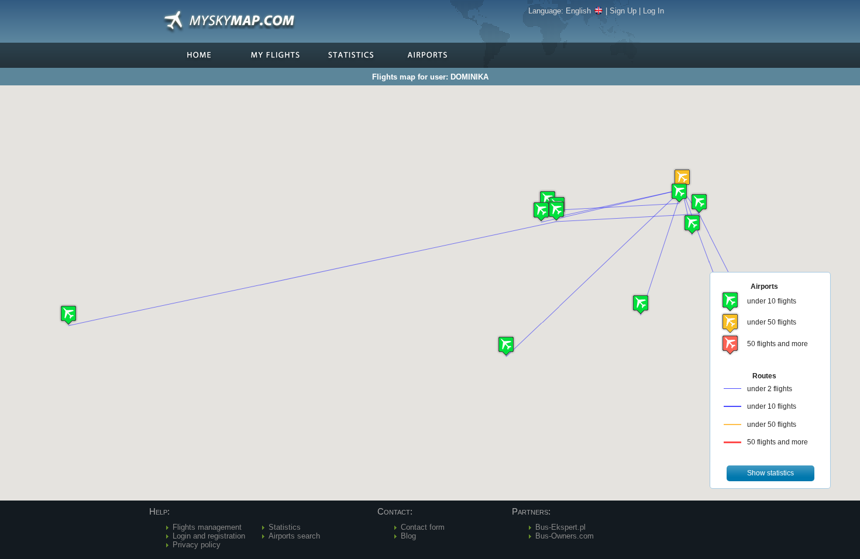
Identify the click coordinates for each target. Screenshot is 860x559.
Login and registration (209, 536)
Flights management (207, 527)
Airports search (294, 536)
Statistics (285, 527)
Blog (408, 536)
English (578, 10)
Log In (653, 10)
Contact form (423, 527)
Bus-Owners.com (564, 536)
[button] (682, 178)
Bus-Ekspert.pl (560, 527)
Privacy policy (197, 544)
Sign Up (623, 10)
